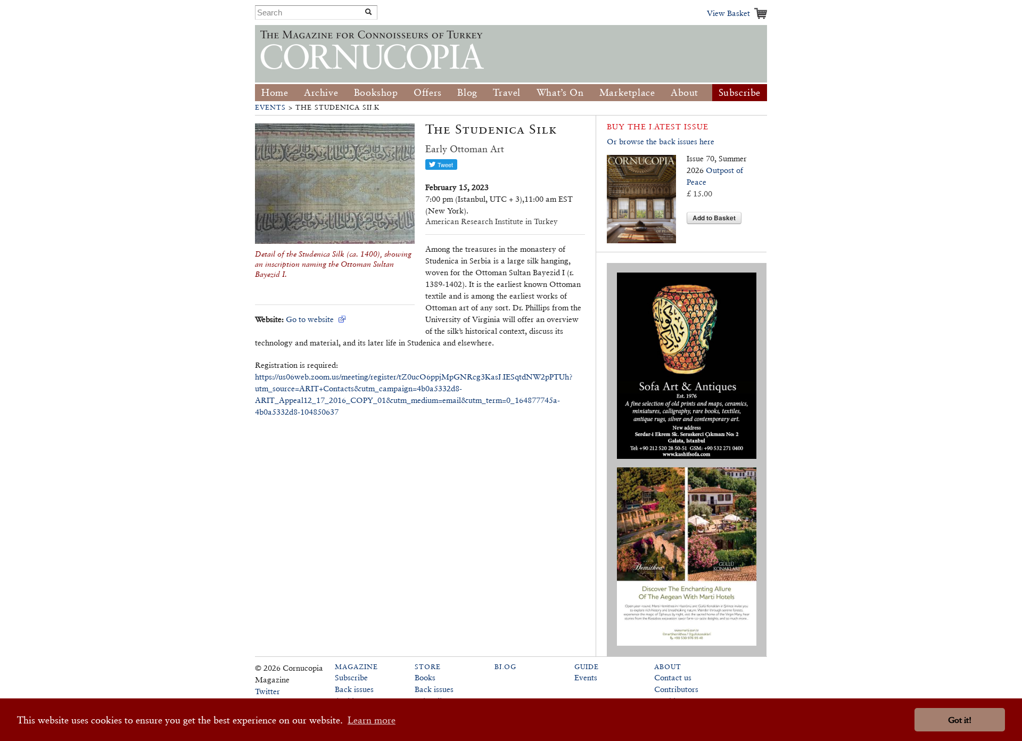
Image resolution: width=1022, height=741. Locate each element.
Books (425, 677)
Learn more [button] (371, 720)
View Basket (728, 13)
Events (270, 107)
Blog (467, 92)
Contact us (672, 677)
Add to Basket (714, 218)
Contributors (676, 689)
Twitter (267, 691)
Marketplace (627, 92)
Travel (507, 92)
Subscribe (740, 92)
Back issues (354, 689)
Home (274, 92)
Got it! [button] (959, 720)
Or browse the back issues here (660, 141)
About (684, 92)
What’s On (560, 92)
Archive (321, 92)
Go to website (310, 319)
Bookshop (376, 92)
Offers (428, 92)
